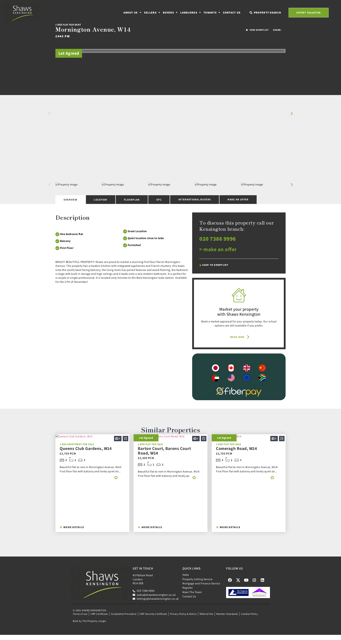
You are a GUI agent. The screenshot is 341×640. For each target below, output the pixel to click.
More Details (73, 527)
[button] (291, 113)
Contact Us (231, 12)
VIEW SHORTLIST (259, 29)
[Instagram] (254, 580)
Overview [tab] (70, 199)
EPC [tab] (159, 199)
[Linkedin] (262, 580)
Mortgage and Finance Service (201, 583)
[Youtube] (246, 580)
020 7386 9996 (217, 238)
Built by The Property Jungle (89, 621)
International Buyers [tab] (194, 199)
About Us (130, 12)
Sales (185, 575)
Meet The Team (192, 592)
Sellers (150, 12)
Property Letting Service (197, 579)
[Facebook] (230, 580)
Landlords (188, 12)
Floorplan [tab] (132, 199)
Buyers (168, 12)
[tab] (238, 199)
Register (187, 588)
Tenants (210, 12)
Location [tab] (100, 199)
